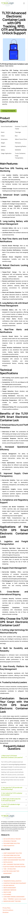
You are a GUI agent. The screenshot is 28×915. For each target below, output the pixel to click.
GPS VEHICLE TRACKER (9, 841)
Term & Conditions (8, 910)
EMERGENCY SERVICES (9, 890)
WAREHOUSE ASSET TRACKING (12, 901)
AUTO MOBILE (7, 894)
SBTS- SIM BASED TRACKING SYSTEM (13, 864)
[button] (2, 50)
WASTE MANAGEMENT (9, 888)
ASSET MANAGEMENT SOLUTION (12, 853)
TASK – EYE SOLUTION (9, 869)
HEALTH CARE (7, 892)
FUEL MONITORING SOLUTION (11, 843)
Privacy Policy (6, 908)
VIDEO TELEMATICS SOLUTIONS (12, 857)
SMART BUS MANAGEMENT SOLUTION (14, 860)
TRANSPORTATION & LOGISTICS (12, 881)
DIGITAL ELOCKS (8, 862)
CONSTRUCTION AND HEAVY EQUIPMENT (14, 883)
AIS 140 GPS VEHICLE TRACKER (12, 839)
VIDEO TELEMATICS (8, 845)
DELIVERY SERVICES (8, 885)
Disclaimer (6, 912)
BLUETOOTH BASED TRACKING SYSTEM (14, 866)
